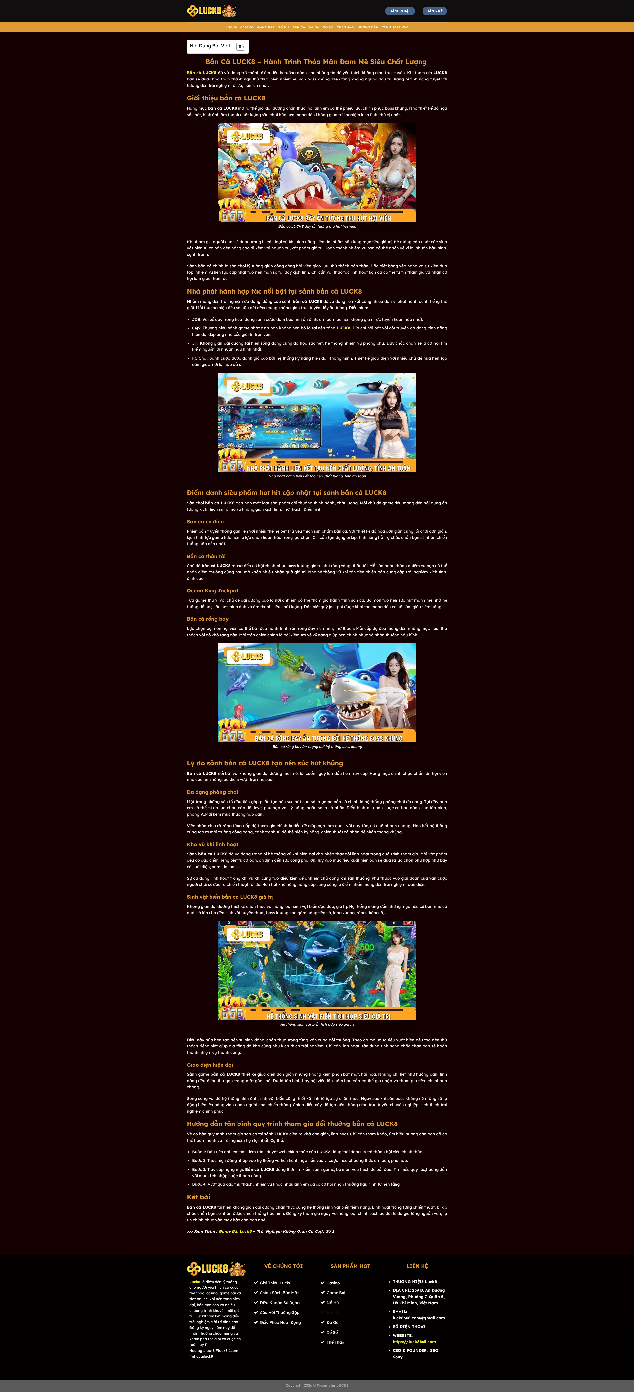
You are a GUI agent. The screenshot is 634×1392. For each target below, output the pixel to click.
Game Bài (265, 27)
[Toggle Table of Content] (238, 46)
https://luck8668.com (414, 1341)
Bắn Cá (298, 27)
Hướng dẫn (367, 27)
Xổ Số (328, 27)
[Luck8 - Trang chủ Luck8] (212, 11)
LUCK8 (231, 27)
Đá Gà (314, 27)
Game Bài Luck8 (235, 1231)
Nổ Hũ (283, 27)
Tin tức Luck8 (395, 27)
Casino (247, 27)
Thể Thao (345, 27)
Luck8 (194, 1282)
